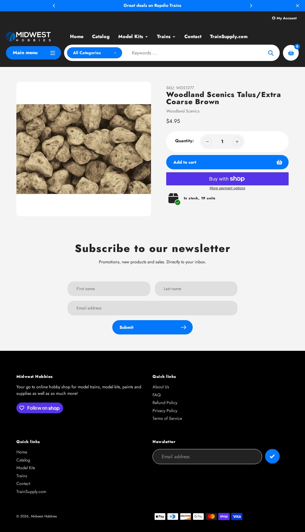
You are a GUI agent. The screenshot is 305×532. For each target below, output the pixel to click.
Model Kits (25, 468)
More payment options (227, 188)
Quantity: (184, 141)
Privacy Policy (164, 411)
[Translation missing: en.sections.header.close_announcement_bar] (298, 6)
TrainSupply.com (31, 492)
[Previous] (54, 6)
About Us (160, 387)
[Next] (251, 6)
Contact (23, 483)
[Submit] (272, 456)
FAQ (156, 395)
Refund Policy (164, 403)
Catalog (23, 460)
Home (21, 452)
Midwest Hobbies (44, 516)
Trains (21, 476)
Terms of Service (167, 418)
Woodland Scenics (183, 111)
